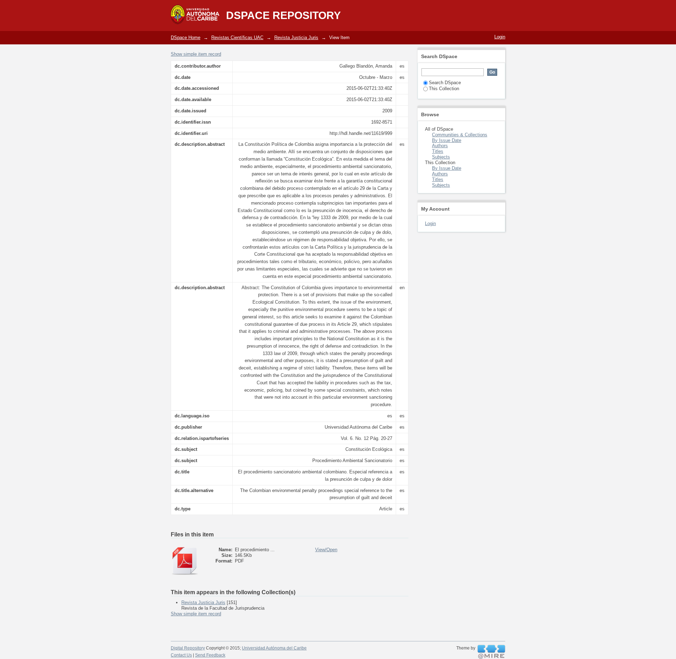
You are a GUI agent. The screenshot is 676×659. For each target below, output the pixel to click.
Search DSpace (445, 82)
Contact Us (181, 655)
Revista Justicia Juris (296, 37)
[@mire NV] (491, 651)
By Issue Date (446, 140)
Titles (437, 151)
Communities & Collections (459, 134)
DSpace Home (185, 37)
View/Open (326, 549)
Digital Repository (188, 648)
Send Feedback (210, 655)
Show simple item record (196, 54)
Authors (440, 145)
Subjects (441, 157)
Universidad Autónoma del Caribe (274, 648)
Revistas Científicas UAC (237, 37)
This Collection (444, 88)
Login (499, 36)
